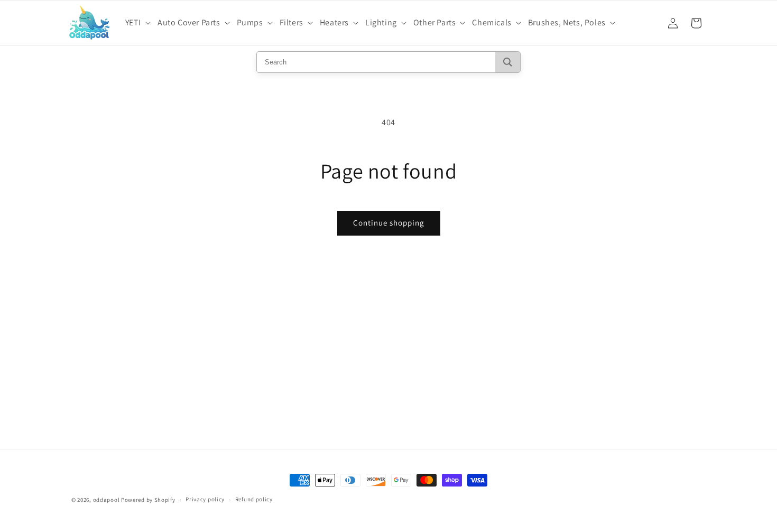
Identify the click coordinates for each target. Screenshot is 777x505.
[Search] (507, 62)
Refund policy (254, 499)
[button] (139, 23)
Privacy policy (205, 499)
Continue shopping (388, 223)
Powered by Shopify (148, 499)
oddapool (106, 499)
